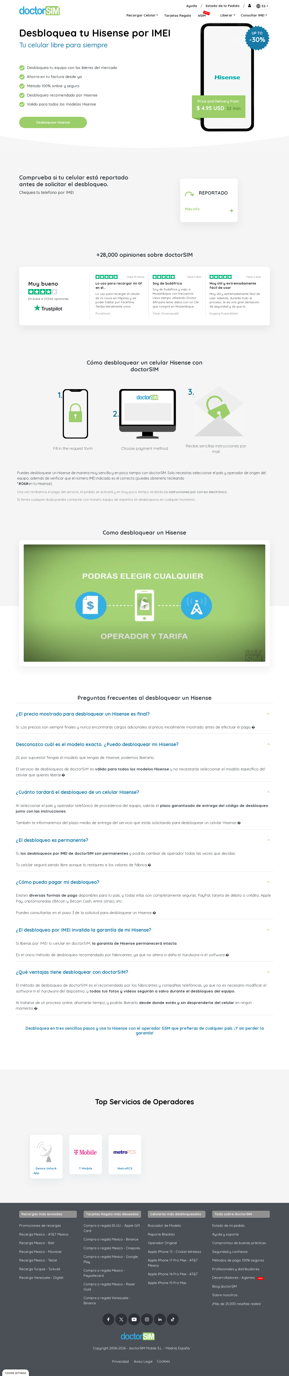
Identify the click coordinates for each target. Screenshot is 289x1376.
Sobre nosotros (225, 1295)
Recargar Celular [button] (141, 15)
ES (264, 6)
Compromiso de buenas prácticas (239, 1243)
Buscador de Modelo (164, 1225)
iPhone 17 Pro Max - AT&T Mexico (173, 1263)
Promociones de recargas (40, 1225)
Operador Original (162, 1243)
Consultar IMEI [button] (252, 15)
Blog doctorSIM (224, 1286)
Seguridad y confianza (229, 1252)
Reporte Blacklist (161, 1234)
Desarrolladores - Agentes (237, 1277)
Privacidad (120, 1361)
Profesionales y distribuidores (235, 1269)
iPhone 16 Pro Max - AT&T (173, 1274)
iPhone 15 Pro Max (167, 1283)
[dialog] (15, 1372)
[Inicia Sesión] (249, 6)
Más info (192, 209)
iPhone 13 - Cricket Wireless (174, 1252)
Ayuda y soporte (225, 1234)
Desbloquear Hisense (53, 122)
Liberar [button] (226, 15)
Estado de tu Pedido (223, 6)
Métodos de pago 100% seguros (238, 1260)
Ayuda (191, 6)
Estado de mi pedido (228, 1225)
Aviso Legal (143, 1361)
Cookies (163, 1361)
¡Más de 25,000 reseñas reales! (236, 1304)
